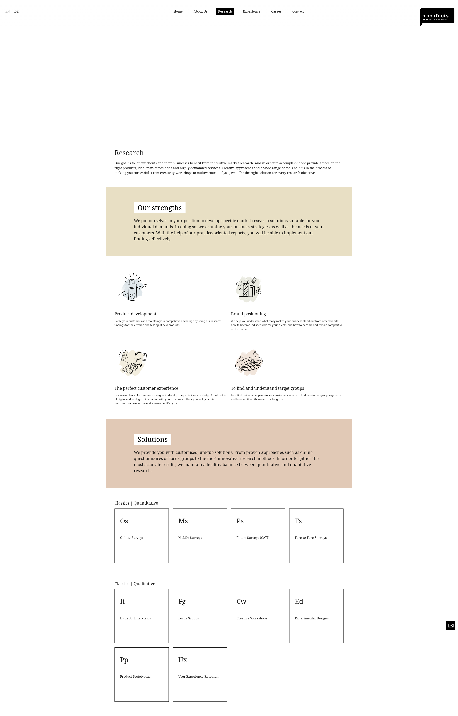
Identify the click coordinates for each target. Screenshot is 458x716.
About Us (200, 11)
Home (178, 11)
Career (276, 11)
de (16, 11)
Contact (298, 11)
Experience (251, 11)
